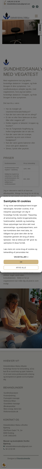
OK (21, 262)
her (27, 252)
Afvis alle (21, 267)
